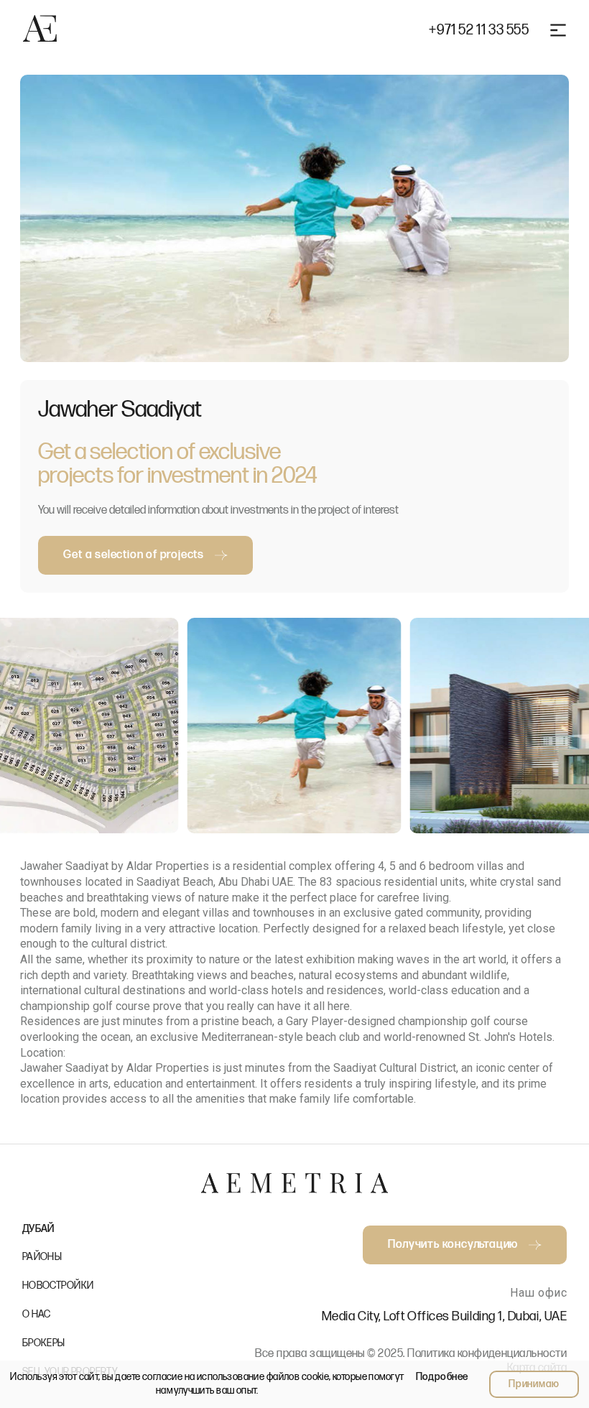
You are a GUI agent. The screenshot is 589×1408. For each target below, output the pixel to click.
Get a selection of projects (133, 555)
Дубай (38, 1229)
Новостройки (58, 1285)
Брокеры (43, 1343)
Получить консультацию (453, 1244)
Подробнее (442, 1377)
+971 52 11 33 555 (479, 30)
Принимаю (534, 1384)
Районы (42, 1257)
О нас (36, 1314)
